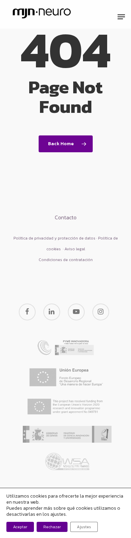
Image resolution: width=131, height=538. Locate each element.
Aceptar (20, 527)
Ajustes (84, 527)
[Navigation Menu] (121, 16)
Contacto (66, 217)
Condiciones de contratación (66, 260)
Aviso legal (74, 249)
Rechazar (52, 527)
